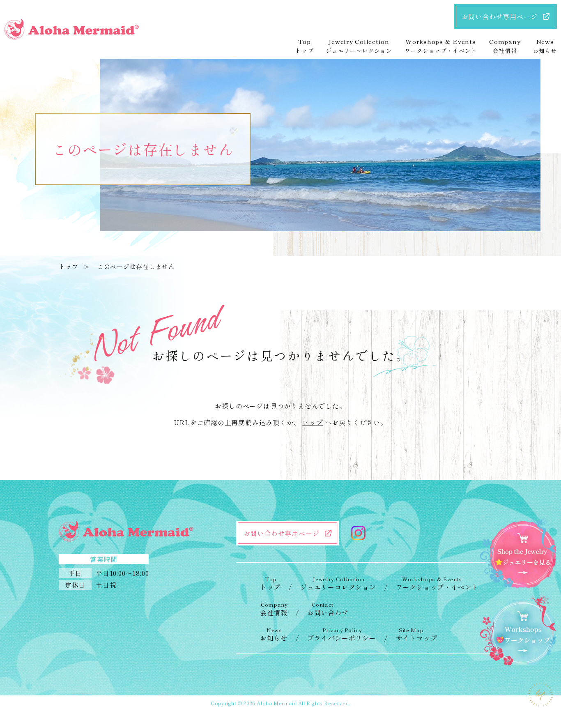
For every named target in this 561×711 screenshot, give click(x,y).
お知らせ (273, 634)
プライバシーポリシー (341, 634)
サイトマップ (416, 634)
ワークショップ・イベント (437, 583)
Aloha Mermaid (277, 702)
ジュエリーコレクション (338, 583)
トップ (68, 266)
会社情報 (274, 609)
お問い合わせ (328, 609)
